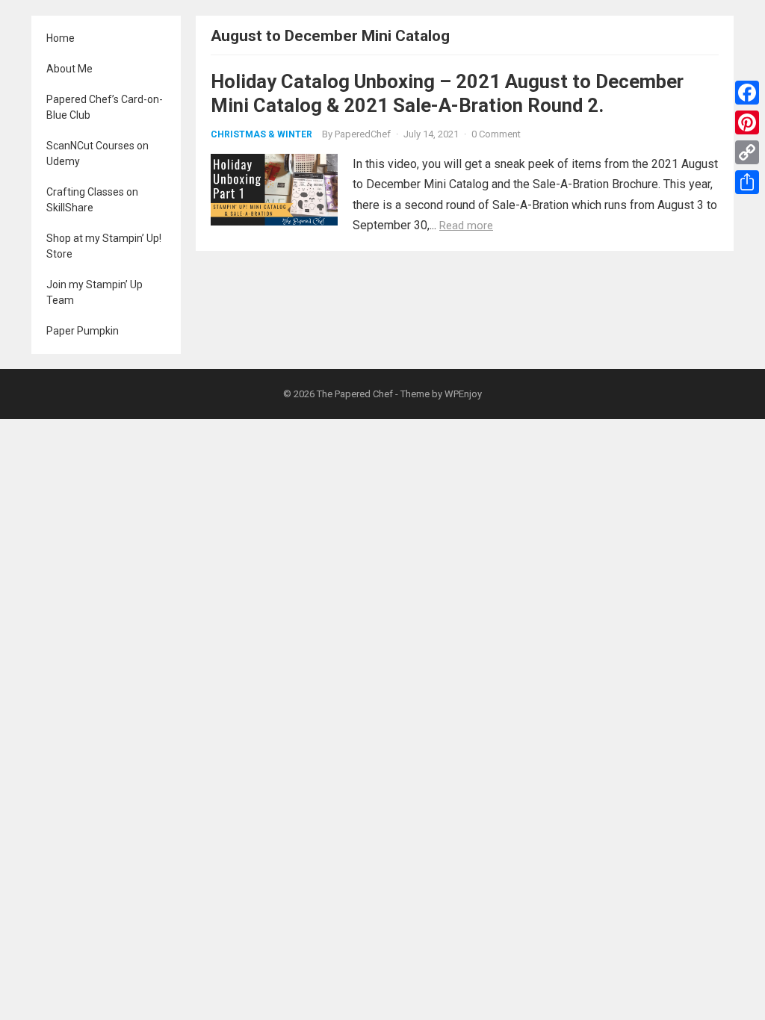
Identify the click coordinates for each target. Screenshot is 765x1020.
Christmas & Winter (261, 134)
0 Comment (496, 134)
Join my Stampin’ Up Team (94, 292)
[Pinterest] (747, 122)
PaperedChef (363, 134)
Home (60, 38)
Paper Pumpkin (82, 331)
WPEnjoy (463, 393)
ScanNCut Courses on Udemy (97, 153)
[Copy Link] (747, 152)
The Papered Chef (355, 393)
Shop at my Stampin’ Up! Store (103, 246)
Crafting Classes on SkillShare (92, 200)
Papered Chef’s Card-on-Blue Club (104, 107)
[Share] (747, 182)
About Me (69, 69)
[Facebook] (747, 93)
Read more (466, 225)
